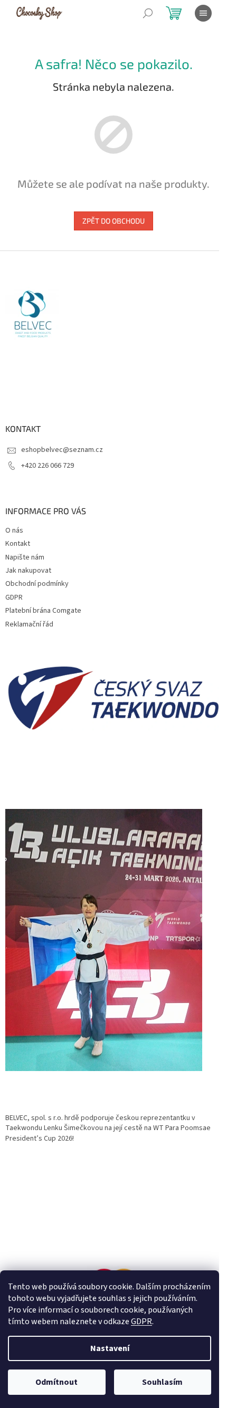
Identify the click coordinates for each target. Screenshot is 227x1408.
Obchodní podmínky (37, 583)
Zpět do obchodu (113, 220)
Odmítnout (56, 1382)
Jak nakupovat (28, 570)
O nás (14, 530)
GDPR (141, 1321)
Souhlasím (162, 1382)
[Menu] (203, 13)
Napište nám (24, 557)
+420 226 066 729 (47, 465)
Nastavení (109, 1348)
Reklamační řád (29, 624)
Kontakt (17, 543)
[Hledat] (147, 13)
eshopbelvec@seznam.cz (62, 450)
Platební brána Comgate (43, 610)
